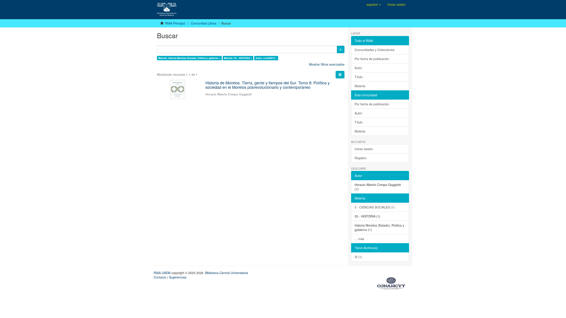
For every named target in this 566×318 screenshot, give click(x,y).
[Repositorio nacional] (392, 282)
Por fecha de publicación (372, 59)
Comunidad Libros (203, 23)
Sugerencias (177, 277)
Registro (360, 158)
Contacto (160, 277)
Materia (360, 86)
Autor (358, 68)
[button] (373, 4)
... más (359, 239)
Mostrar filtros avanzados (326, 64)
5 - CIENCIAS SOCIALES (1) (375, 207)
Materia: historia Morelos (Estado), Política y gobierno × (189, 58)
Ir (341, 49)
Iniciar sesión (364, 149)
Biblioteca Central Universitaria (226, 273)
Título (359, 77)
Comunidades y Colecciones (374, 49)
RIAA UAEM (162, 273)
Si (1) (358, 257)
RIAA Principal (175, 23)
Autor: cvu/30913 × (266, 58)
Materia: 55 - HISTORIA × (238, 58)
